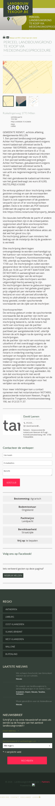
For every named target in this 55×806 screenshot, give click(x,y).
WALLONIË (10, 646)
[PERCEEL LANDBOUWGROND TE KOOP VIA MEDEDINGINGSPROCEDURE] (27, 77)
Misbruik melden (13, 575)
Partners (46, 781)
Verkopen (20, 694)
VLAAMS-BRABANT (13, 631)
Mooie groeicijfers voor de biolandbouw (34, 701)
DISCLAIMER (25, 797)
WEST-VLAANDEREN (14, 639)
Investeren (20, 692)
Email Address (11, 731)
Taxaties (41, 692)
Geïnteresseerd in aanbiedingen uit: (21, 741)
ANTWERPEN (11, 609)
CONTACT (15, 797)
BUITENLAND (11, 654)
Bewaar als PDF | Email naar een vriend (23, 38)
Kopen (28, 692)
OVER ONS (4, 797)
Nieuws (19, 679)
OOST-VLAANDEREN (14, 624)
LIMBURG (9, 616)
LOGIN (35, 797)
